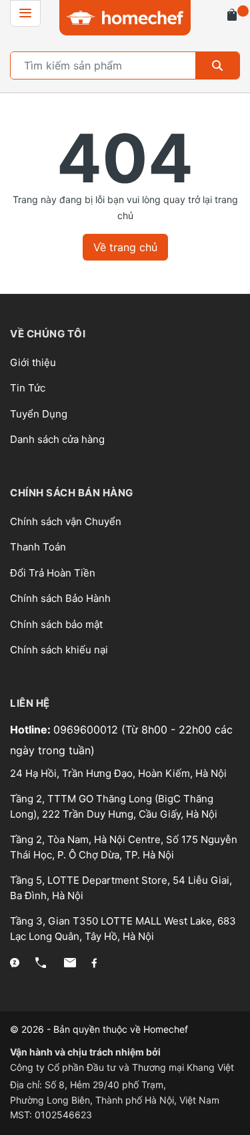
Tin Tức (27, 387)
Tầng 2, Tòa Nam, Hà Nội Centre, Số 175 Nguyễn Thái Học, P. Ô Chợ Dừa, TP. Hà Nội (123, 847)
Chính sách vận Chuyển (65, 521)
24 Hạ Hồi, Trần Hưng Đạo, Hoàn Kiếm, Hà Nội (118, 773)
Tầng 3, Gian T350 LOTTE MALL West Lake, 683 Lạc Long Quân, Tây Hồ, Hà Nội (123, 929)
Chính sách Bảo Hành (60, 598)
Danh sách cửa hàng (57, 439)
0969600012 (87, 729)
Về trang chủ (125, 247)
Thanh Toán (38, 546)
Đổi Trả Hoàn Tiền (52, 572)
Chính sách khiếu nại (59, 649)
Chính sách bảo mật (56, 624)
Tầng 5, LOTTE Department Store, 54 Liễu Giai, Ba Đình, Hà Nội (121, 888)
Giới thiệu (33, 362)
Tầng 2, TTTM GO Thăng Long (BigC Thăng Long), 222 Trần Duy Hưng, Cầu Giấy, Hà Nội (113, 806)
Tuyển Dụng (38, 414)
